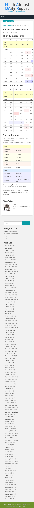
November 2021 (9, 379)
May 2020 (8, 421)
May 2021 (8, 393)
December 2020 (9, 405)
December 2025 (9, 264)
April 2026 (8, 255)
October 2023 (9, 325)
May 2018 (8, 477)
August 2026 (9, 245)
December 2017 (9, 489)
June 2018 (8, 475)
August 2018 (8, 470)
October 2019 (9, 438)
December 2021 (9, 377)
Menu (2, 16)
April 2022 (8, 367)
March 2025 (8, 285)
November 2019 (9, 435)
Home (4, 25)
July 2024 (8, 304)
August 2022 (8, 358)
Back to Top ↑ (23, 506)
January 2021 (9, 402)
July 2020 (8, 416)
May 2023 (8, 337)
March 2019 (8, 454)
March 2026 (8, 257)
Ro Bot (8, 32)
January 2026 (9, 262)
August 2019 (8, 442)
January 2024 (9, 318)
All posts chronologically (11, 233)
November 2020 (10, 407)
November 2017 (9, 491)
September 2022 (10, 356)
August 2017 (8, 498)
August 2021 (8, 386)
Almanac (10, 25)
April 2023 (8, 339)
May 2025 (8, 281)
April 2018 (8, 480)
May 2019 (8, 449)
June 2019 (8, 447)
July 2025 (8, 276)
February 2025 (9, 288)
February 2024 (9, 316)
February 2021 (9, 400)
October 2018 (9, 466)
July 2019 (8, 445)
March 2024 (8, 313)
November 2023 (10, 323)
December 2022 (9, 349)
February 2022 (9, 372)
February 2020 (9, 428)
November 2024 (10, 295)
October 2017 (9, 494)
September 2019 (10, 440)
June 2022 (8, 363)
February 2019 (9, 456)
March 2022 (8, 370)
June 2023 (8, 334)
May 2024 (8, 309)
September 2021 (10, 384)
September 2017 (10, 496)
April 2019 (8, 452)
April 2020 (8, 424)
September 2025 (10, 271)
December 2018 (9, 461)
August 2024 (9, 302)
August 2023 (9, 330)
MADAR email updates (10, 231)
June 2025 (8, 278)
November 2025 (10, 267)
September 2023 (10, 327)
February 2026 (9, 260)
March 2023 (8, 342)
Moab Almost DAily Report (11, 504)
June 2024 (8, 306)
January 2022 (9, 374)
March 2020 (8, 426)
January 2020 (9, 431)
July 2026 (8, 248)
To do (5, 238)
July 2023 (8, 332)
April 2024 (8, 311)
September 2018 (10, 468)
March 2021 (8, 398)
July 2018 (8, 473)
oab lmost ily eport (17, 6)
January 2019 (9, 459)
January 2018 (9, 487)
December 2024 (9, 292)
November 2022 (9, 351)
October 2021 (9, 381)
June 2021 (8, 391)
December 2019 (9, 433)
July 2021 (8, 388)
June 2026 (8, 250)
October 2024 (9, 297)
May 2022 (8, 365)
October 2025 (9, 269)
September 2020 (10, 412)
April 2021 (8, 395)
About (5, 236)
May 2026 (8, 252)
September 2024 (10, 299)
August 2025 (9, 274)
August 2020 (9, 414)
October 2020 (9, 409)
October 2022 (9, 353)
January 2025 (9, 290)
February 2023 (9, 344)
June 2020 (8, 419)
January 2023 (9, 346)
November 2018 (9, 463)
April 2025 (8, 283)
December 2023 (9, 320)
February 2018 (9, 484)
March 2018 (8, 482)
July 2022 (8, 360)
